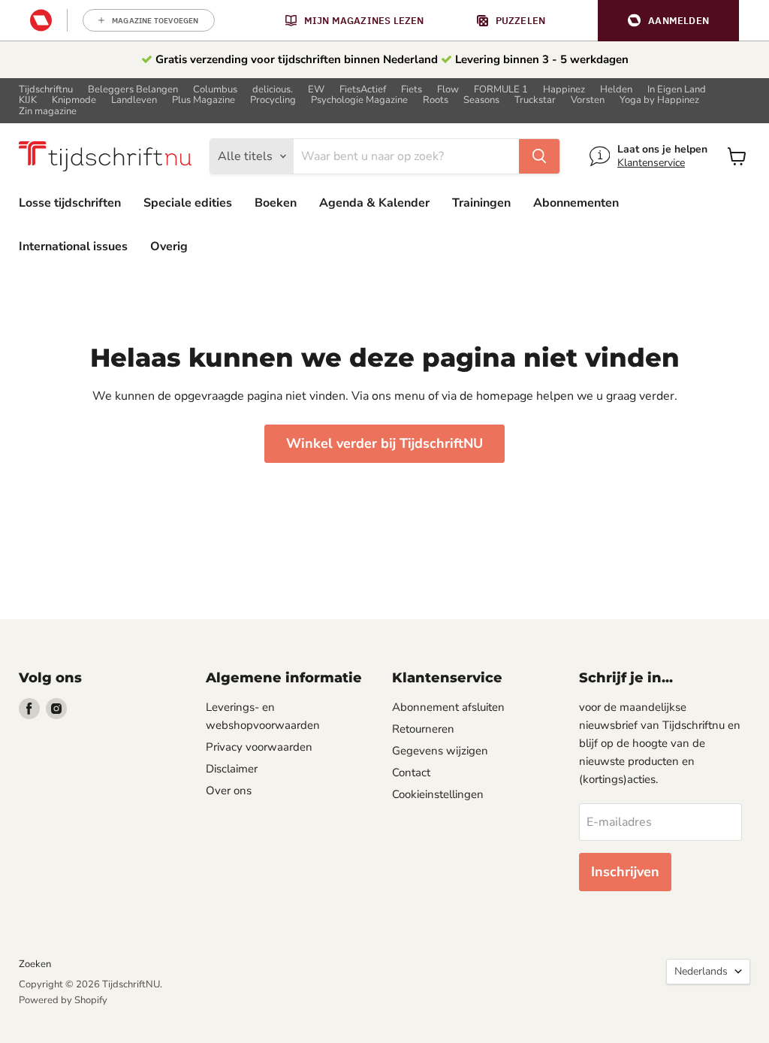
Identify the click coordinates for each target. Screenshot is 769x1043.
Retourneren (423, 728)
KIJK (28, 100)
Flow (448, 89)
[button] (668, 20)
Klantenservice (651, 163)
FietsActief (362, 89)
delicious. (272, 89)
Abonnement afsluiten (448, 707)
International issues (73, 246)
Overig (169, 246)
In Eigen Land (676, 89)
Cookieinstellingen (438, 794)
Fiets (411, 89)
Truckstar (535, 100)
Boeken (276, 203)
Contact (411, 772)
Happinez (564, 89)
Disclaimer (232, 768)
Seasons (481, 100)
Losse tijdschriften (70, 203)
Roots (435, 100)
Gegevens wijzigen (440, 750)
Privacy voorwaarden (259, 746)
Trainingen (481, 203)
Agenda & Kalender (374, 203)
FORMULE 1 (501, 89)
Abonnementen (576, 203)
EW (316, 89)
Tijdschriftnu (46, 89)
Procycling (273, 100)
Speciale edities (187, 203)
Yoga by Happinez (659, 100)
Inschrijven (625, 872)
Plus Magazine (203, 100)
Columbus (215, 89)
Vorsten (588, 100)
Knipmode (74, 100)
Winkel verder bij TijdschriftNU (384, 443)
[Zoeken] (539, 156)
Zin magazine (48, 111)
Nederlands (701, 971)
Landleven (134, 100)
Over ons (229, 790)
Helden (616, 89)
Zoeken (35, 964)
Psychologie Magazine (359, 100)
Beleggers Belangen (133, 89)
